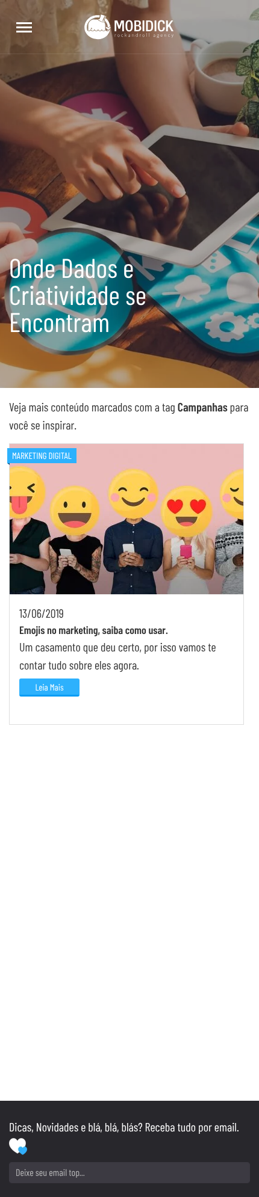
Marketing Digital (42, 455)
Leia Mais (49, 687)
